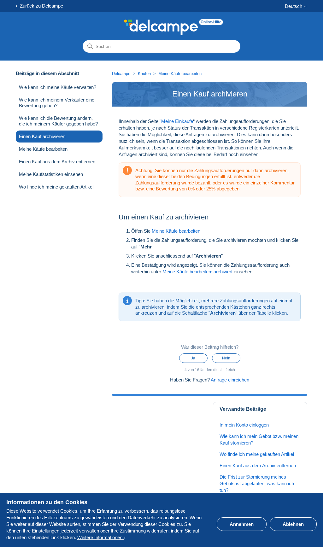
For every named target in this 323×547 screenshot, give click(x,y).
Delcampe (121, 73)
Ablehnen (293, 524)
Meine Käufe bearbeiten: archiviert (197, 271)
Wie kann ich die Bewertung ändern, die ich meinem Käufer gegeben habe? (58, 120)
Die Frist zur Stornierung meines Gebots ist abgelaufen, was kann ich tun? (257, 483)
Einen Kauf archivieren (42, 136)
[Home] (161, 27)
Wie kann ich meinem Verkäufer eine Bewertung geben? (56, 102)
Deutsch (294, 6)
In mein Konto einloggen (244, 425)
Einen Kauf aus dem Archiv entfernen (57, 161)
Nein (226, 358)
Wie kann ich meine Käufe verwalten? (57, 87)
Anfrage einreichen (230, 379)
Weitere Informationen (100, 537)
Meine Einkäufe (177, 121)
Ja (193, 358)
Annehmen (242, 524)
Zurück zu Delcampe (40, 6)
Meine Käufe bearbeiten (43, 149)
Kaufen (144, 73)
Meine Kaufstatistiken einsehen (51, 174)
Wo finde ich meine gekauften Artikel (56, 186)
